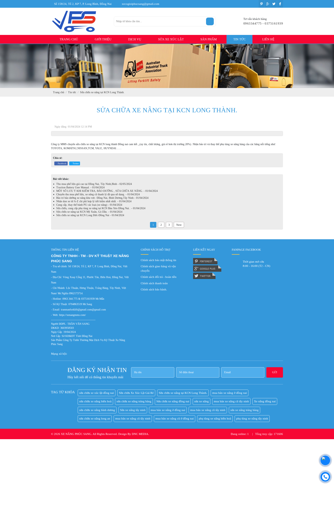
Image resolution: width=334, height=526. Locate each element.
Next (178, 224)
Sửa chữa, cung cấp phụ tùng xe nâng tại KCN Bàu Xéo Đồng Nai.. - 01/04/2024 (100, 208)
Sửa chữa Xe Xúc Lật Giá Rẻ (136, 392)
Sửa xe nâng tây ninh (133, 410)
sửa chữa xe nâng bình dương (97, 410)
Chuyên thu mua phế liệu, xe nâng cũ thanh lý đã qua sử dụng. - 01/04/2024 (98, 194)
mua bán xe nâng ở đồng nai (229, 392)
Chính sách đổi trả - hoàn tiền (158, 276)
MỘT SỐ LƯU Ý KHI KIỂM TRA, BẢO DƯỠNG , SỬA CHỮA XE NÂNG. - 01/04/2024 (107, 190)
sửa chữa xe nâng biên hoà (95, 401)
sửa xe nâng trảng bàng (244, 410)
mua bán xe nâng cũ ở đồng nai (174, 418)
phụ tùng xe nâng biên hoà (215, 418)
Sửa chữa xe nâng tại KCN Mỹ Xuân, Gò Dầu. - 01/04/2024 (89, 211)
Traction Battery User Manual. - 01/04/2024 (80, 187)
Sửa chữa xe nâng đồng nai (172, 401)
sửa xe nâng (201, 401)
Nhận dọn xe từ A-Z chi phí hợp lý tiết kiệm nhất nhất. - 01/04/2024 (93, 201)
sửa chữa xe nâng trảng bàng (134, 401)
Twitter (75, 163)
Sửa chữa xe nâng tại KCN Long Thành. (183, 392)
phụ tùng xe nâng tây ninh (252, 418)
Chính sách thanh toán (154, 283)
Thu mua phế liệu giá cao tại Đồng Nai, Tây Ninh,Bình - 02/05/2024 (94, 184)
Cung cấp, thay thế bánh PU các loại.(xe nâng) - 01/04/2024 (89, 204)
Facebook (61, 163)
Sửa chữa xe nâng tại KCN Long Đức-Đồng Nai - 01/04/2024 (90, 215)
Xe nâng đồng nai (265, 401)
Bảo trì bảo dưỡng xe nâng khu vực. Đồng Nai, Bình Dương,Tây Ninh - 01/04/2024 (102, 197)
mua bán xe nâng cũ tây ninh (231, 401)
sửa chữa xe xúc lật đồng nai (96, 392)
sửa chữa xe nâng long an (94, 418)
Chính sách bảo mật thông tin (158, 260)
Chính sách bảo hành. (154, 289)
